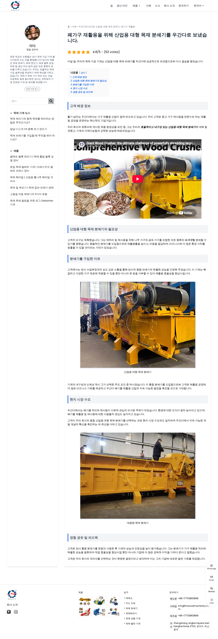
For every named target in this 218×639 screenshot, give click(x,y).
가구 (189, 240)
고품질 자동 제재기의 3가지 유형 (28, 194)
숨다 (83, 72)
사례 (148, 5)
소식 (157, 5)
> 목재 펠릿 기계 (132, 623)
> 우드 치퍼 (129, 603)
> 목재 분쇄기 (131, 608)
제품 (135, 5)
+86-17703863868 (188, 598)
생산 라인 (122, 5)
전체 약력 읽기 (32, 89)
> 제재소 (128, 598)
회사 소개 (169, 5)
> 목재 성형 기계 (132, 618)
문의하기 (184, 5)
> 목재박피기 (130, 613)
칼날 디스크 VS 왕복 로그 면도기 (28, 129)
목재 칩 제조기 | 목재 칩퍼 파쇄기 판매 (32, 187)
